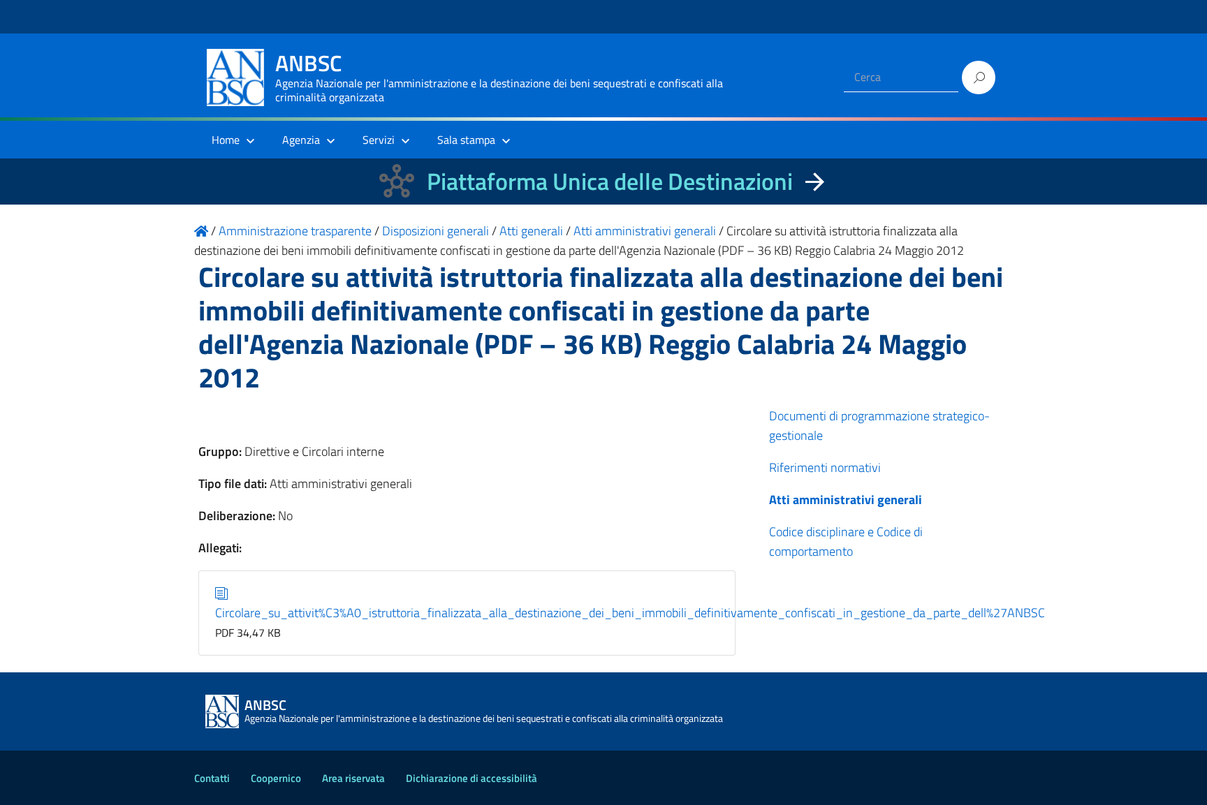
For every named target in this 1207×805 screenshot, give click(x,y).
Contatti (212, 778)
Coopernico (276, 778)
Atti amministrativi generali (845, 499)
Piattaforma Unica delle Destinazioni (610, 181)
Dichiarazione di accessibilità (471, 778)
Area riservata (353, 778)
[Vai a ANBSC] (201, 230)
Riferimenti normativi (825, 467)
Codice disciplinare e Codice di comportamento (846, 541)
